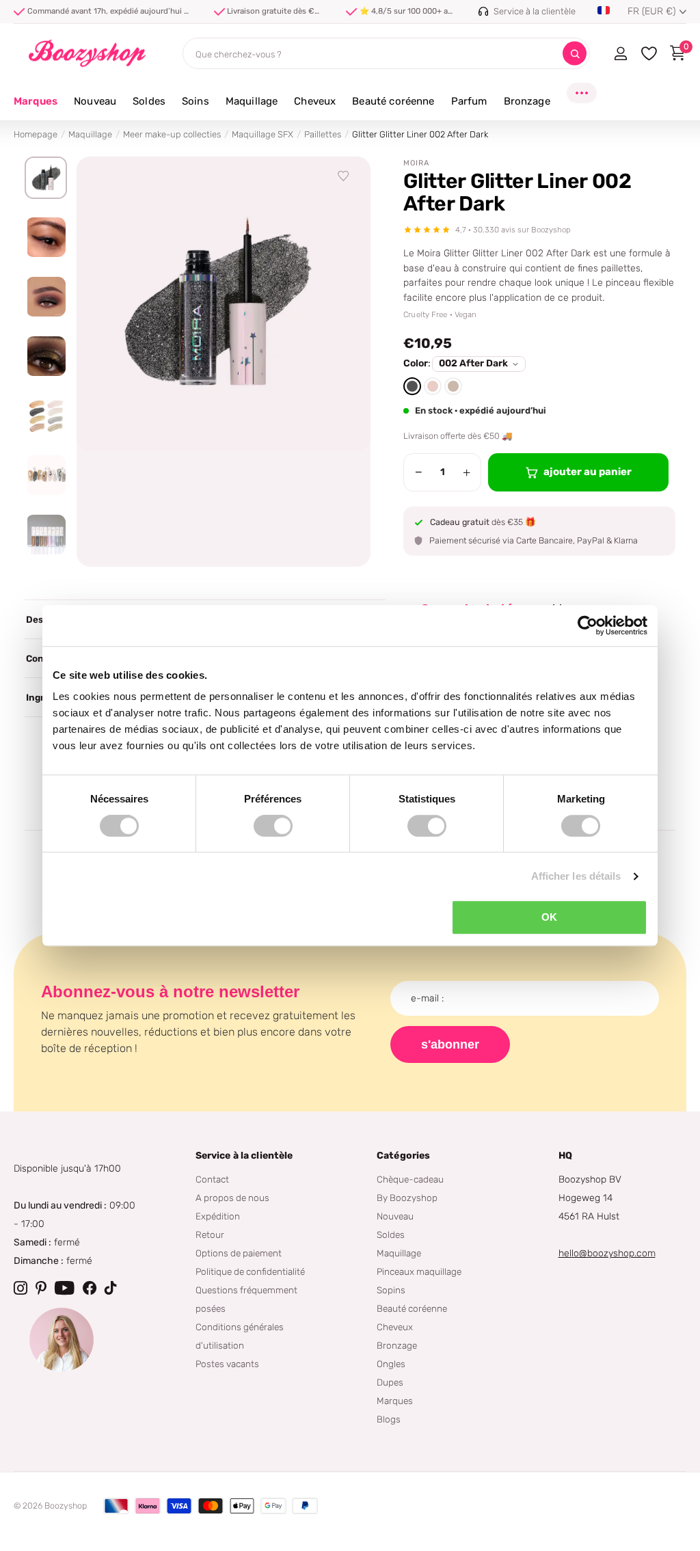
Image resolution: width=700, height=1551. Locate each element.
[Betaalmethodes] (116, 1506)
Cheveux (395, 1326)
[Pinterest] (41, 1288)
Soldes (391, 1234)
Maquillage (90, 134)
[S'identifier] (620, 53)
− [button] (418, 472)
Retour (210, 1234)
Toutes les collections (95, 109)
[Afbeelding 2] (46, 237)
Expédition (218, 1216)
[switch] (273, 826)
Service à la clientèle (244, 1155)
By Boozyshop (407, 1197)
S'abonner (450, 1044)
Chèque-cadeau (410, 1179)
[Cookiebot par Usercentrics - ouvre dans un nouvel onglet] (587, 625)
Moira (416, 163)
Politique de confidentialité (250, 1271)
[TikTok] (111, 1288)
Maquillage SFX (262, 134)
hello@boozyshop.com (607, 1253)
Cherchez (575, 54)
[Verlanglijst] (343, 176)
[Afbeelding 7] (46, 534)
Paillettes (322, 134)
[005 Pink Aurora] (433, 386)
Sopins (391, 1289)
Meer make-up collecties (172, 134)
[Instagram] (20, 1288)
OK (549, 917)
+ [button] (466, 472)
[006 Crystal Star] (453, 386)
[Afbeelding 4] (46, 356)
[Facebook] (89, 1288)
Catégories (403, 1155)
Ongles (391, 1363)
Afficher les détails (576, 876)
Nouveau (395, 1216)
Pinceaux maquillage (419, 1271)
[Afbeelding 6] (46, 475)
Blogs (389, 1419)
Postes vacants (227, 1363)
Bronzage (397, 1345)
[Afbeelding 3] (46, 296)
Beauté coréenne (412, 1308)
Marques (35, 101)
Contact (212, 1179)
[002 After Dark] (412, 386)
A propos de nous (232, 1197)
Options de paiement (239, 1252)
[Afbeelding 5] (46, 415)
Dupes (390, 1382)
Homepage (35, 134)
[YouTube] (65, 1288)
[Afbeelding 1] (46, 178)
